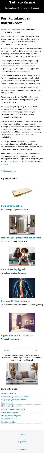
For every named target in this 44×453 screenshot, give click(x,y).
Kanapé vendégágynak (13, 269)
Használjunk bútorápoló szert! (13, 409)
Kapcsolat (22, 442)
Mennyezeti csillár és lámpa (11, 406)
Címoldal (22, 434)
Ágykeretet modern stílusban (17, 335)
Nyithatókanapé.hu (8, 171)
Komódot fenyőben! (8, 422)
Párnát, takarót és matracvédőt (13, 29)
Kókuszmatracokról (12, 205)
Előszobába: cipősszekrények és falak (21, 237)
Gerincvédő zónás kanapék (15, 301)
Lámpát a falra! (7, 403)
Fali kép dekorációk (8, 393)
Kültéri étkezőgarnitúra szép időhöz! (15, 396)
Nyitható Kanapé (22, 2)
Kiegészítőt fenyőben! (9, 412)
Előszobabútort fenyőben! (11, 415)
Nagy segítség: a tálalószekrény (13, 400)
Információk (22, 449)
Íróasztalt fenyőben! (9, 419)
